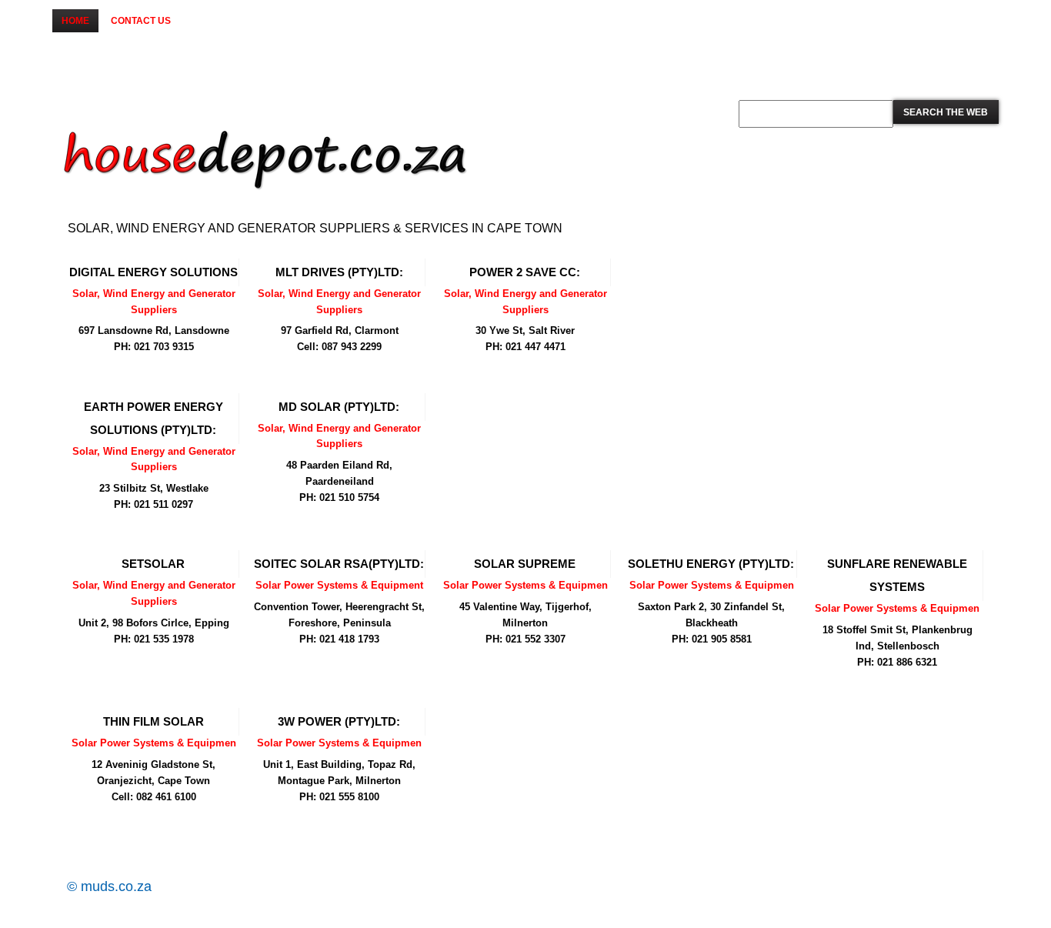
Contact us (141, 20)
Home (75, 20)
